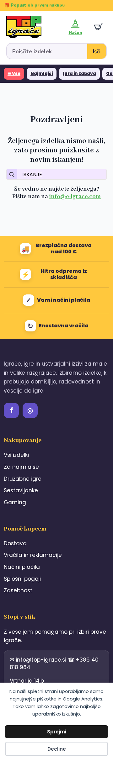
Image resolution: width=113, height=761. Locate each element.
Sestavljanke (21, 490)
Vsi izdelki (16, 455)
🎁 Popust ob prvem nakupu (34, 5)
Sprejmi (56, 731)
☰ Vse (14, 74)
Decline (56, 749)
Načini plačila (22, 567)
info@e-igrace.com (75, 196)
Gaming (15, 502)
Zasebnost (18, 590)
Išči (96, 51)
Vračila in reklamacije (33, 555)
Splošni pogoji (22, 579)
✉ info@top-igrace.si (39, 659)
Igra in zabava (79, 74)
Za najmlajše (21, 467)
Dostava (15, 543)
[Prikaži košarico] (98, 26)
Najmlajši (41, 74)
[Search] (12, 174)
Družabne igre (22, 479)
